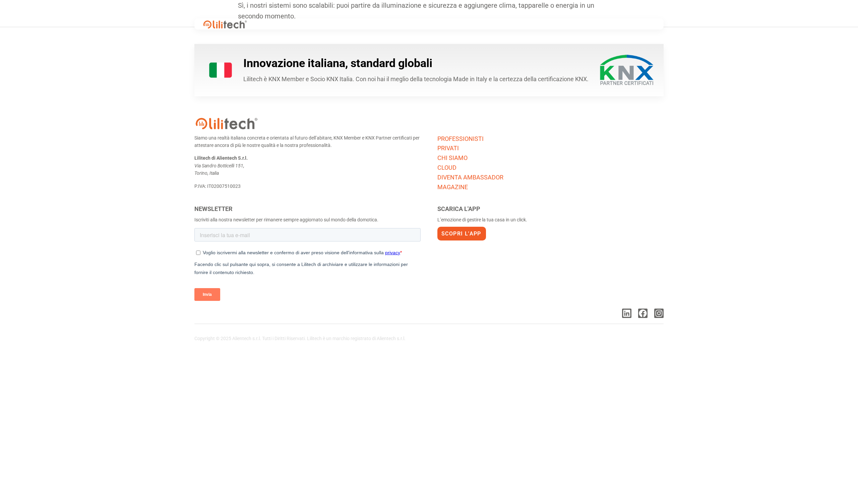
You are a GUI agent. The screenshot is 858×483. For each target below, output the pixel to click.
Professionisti (460, 138)
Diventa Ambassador (470, 177)
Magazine (452, 187)
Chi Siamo (452, 157)
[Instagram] (659, 313)
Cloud (446, 167)
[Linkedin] (626, 313)
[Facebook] (643, 313)
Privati (448, 148)
